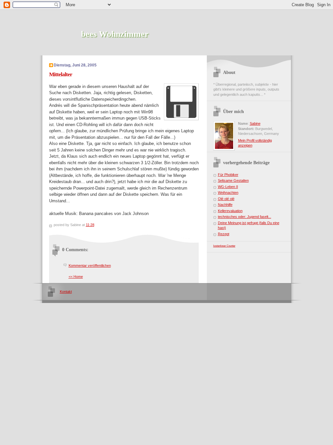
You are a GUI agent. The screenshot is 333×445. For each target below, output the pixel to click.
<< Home (76, 277)
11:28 (90, 225)
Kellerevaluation (230, 211)
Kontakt (66, 292)
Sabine (255, 123)
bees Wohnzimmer (115, 34)
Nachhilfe (225, 205)
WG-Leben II (228, 187)
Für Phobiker (228, 175)
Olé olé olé (226, 199)
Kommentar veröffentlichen (90, 265)
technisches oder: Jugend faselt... (244, 217)
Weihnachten (228, 192)
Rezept (223, 234)
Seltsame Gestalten (233, 180)
